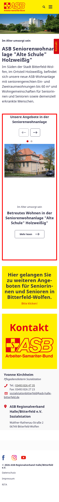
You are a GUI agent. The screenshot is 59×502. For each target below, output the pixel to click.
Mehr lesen (26, 234)
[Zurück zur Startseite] (14, 7)
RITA (4, 484)
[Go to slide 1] (27, 141)
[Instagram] (14, 457)
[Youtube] (23, 457)
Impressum (8, 478)
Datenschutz (9, 472)
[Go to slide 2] (31, 141)
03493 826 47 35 (25, 385)
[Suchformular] (44, 7)
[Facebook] (4, 457)
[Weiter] (35, 132)
